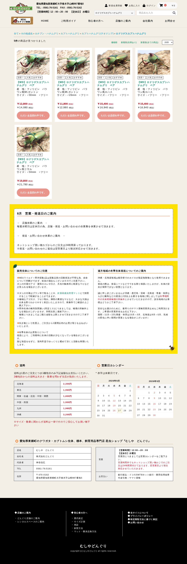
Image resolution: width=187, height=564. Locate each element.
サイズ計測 (79, 521)
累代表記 (78, 518)
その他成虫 (27, 33)
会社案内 (148, 21)
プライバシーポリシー (141, 516)
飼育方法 (78, 528)
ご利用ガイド (68, 21)
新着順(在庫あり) (129, 42)
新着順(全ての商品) (149, 42)
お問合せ (170, 21)
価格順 (114, 42)
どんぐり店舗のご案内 (28, 518)
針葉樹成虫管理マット (69, 293)
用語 (76, 525)
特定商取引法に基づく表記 (143, 519)
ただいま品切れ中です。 (33, 115)
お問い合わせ (137, 522)
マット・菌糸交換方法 (85, 531)
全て (16, 33)
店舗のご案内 (123, 21)
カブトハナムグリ (70, 33)
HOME (45, 21)
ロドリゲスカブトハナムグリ (131, 33)
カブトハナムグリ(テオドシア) (98, 33)
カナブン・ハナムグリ (46, 33)
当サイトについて (139, 513)
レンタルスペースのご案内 (30, 521)
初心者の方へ (95, 21)
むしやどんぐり (93, 546)
